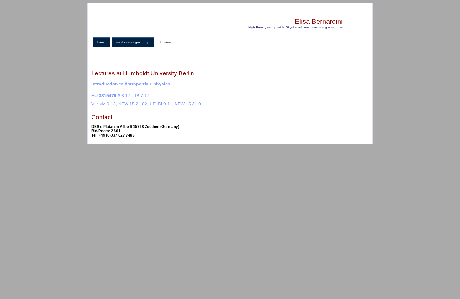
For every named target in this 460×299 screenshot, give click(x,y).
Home (101, 42)
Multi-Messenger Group (132, 42)
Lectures (165, 42)
